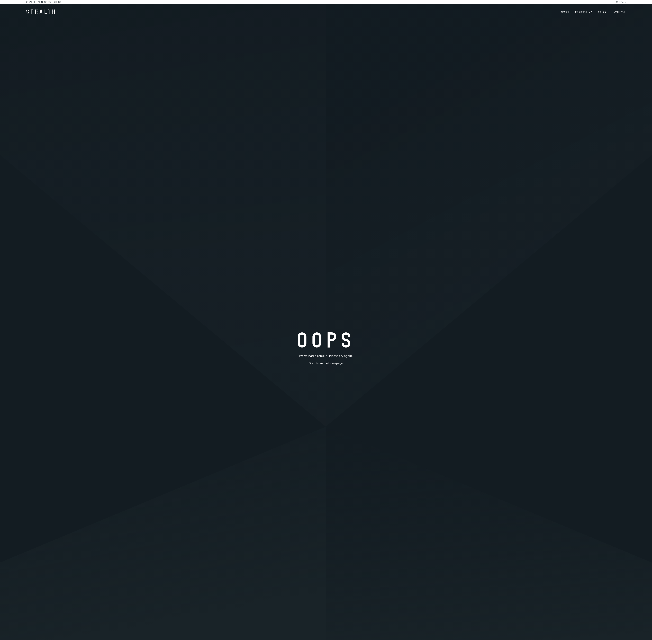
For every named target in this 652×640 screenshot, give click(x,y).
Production (44, 2)
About (565, 11)
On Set (57, 2)
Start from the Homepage (326, 363)
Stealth (30, 2)
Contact (620, 11)
